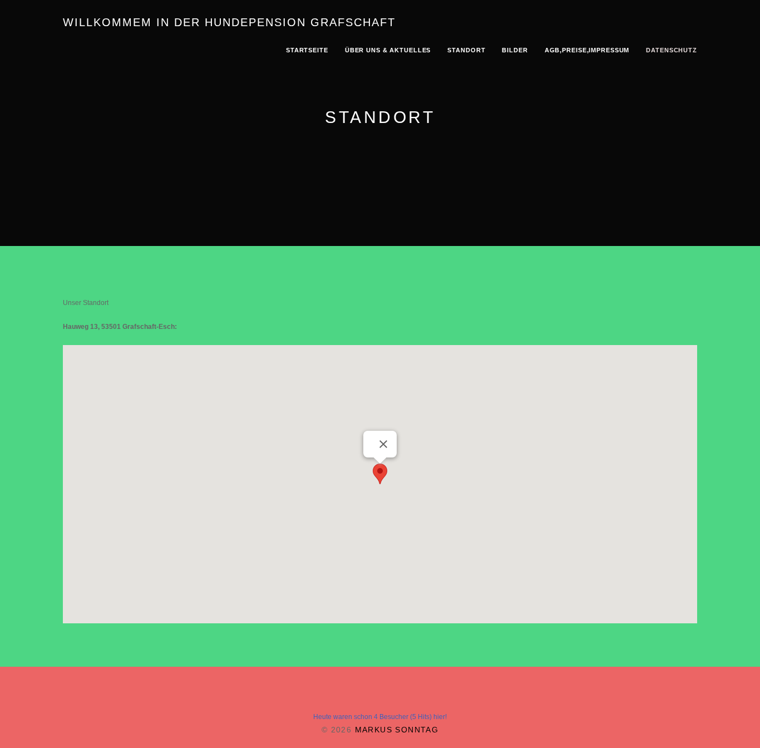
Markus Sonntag (397, 729)
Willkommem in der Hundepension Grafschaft (229, 22)
